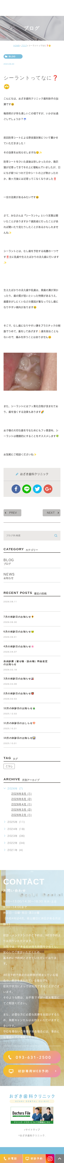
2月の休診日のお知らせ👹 (19, 693)
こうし (9, 766)
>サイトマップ (32, 1130)
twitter (37, 488)
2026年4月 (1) (21, 804)
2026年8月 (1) (21, 794)
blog (12, 56)
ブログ (24, 45)
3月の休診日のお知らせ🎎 (19, 678)
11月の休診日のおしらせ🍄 (20, 723)
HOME (16, 45)
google (48, 488)
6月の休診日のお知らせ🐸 (19, 631)
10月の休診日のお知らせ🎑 (20, 738)
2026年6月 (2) (21, 799)
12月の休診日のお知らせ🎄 (20, 708)
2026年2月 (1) (21, 815)
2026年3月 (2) (21, 810)
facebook (16, 488)
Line (26, 488)
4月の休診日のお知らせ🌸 (19, 646)
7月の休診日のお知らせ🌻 (19, 616)
